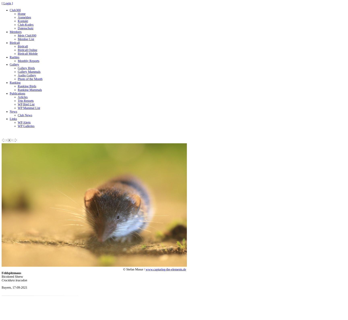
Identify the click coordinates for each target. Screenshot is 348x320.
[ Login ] (7, 3)
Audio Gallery (27, 75)
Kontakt (23, 21)
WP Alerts (24, 122)
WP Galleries (26, 126)
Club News (25, 115)
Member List (26, 39)
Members (16, 32)
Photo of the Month (30, 79)
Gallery (14, 64)
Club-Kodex (26, 24)
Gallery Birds (26, 68)
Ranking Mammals (30, 90)
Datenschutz (25, 28)
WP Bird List (26, 104)
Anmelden (24, 17)
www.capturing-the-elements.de (166, 269)
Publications (17, 93)
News (13, 111)
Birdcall (15, 42)
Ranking (15, 82)
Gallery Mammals (29, 71)
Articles (23, 97)
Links (13, 119)
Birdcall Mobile (28, 53)
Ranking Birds (27, 86)
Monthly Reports (28, 61)
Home (22, 13)
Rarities (14, 57)
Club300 (15, 10)
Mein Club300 (27, 35)
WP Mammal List (29, 108)
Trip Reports (26, 100)
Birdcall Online (27, 50)
